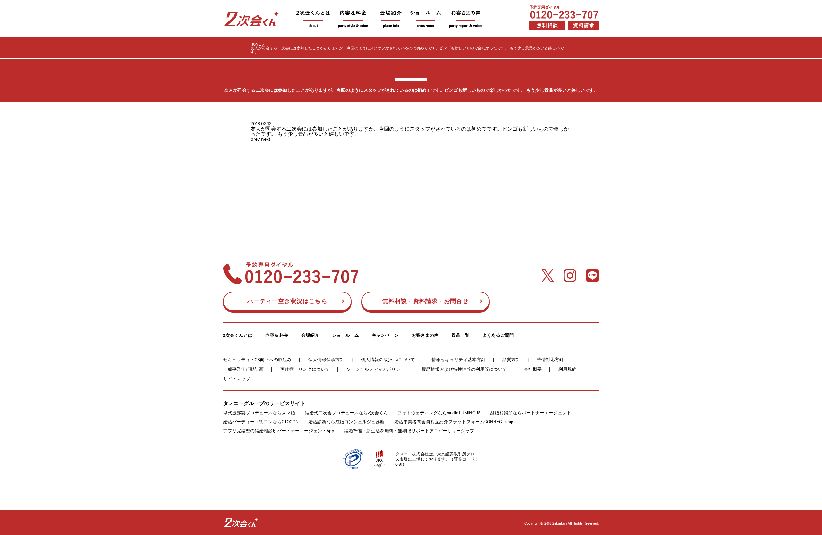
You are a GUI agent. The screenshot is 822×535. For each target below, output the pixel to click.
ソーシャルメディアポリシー (375, 369)
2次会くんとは (237, 335)
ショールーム (345, 335)
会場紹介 (310, 335)
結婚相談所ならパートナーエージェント (530, 412)
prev (255, 138)
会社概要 (533, 369)
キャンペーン (385, 335)
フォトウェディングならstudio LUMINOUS (439, 412)
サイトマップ (236, 378)
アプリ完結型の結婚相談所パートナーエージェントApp (278, 430)
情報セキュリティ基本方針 (458, 359)
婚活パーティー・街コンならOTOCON (261, 421)
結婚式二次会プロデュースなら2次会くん (346, 412)
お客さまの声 (425, 335)
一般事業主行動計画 (243, 369)
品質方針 (511, 359)
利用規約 (567, 369)
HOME (255, 44)
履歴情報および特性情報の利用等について (464, 369)
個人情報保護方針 (326, 359)
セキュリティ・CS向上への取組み (257, 359)
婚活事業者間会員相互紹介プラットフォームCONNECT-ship (453, 421)
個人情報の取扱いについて (388, 359)
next (265, 138)
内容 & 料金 (276, 335)
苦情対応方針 (550, 359)
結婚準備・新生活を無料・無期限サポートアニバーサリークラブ (409, 430)
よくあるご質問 (498, 335)
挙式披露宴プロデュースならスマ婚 (259, 412)
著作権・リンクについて (305, 369)
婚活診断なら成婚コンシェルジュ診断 (346, 421)
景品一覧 (460, 335)
